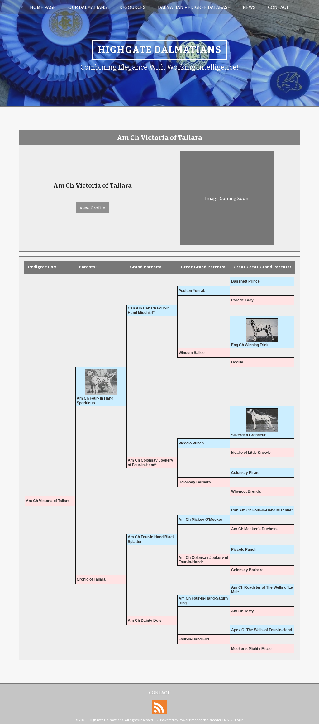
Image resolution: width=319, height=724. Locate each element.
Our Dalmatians (87, 7)
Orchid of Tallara (91, 579)
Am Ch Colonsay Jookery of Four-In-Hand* (150, 462)
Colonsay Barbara (195, 482)
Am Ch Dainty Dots (145, 620)
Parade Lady (242, 300)
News (249, 7)
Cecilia (237, 362)
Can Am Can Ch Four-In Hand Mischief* (148, 310)
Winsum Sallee (192, 353)
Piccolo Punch (191, 443)
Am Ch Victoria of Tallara (48, 501)
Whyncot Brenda (246, 491)
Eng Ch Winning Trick (250, 345)
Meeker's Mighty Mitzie (251, 648)
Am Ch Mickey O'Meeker (200, 519)
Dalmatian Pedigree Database (194, 7)
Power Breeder (190, 719)
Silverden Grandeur (248, 435)
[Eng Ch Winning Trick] (262, 330)
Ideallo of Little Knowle (251, 452)
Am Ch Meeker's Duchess (254, 529)
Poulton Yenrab (192, 291)
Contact (278, 7)
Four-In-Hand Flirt (194, 639)
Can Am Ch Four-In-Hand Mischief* (262, 510)
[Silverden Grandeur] (262, 420)
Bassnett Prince (245, 281)
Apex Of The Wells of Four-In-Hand (261, 630)
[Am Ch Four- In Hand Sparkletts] (101, 382)
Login (239, 719)
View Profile (92, 207)
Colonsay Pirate (245, 473)
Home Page (43, 7)
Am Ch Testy (242, 611)
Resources (132, 7)
